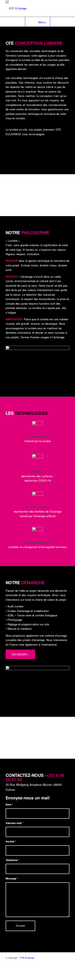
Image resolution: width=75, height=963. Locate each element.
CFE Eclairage (27, 957)
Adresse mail (14, 823)
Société (11, 841)
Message (12, 878)
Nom (9, 804)
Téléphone (12, 860)
